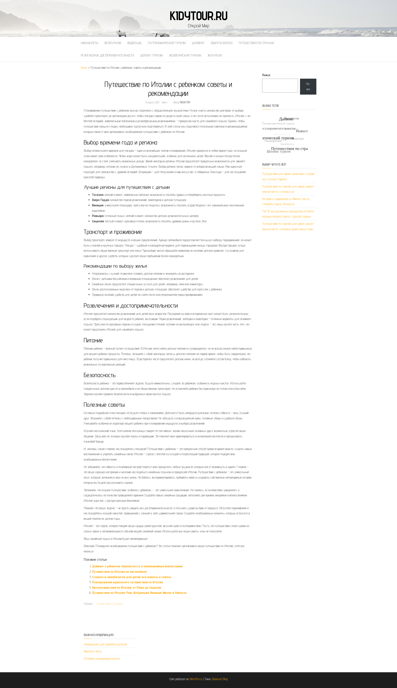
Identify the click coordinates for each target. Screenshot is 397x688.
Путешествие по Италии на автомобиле (119, 572)
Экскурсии (214, 55)
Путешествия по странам (256, 43)
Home (84, 68)
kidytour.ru (198, 15)
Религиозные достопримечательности (107, 55)
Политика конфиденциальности (102, 658)
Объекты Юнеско (221, 43)
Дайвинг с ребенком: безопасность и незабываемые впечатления (137, 566)
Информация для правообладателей (105, 644)
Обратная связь (93, 651)
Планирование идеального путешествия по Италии (127, 582)
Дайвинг (198, 43)
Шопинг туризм (151, 55)
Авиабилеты (89, 43)
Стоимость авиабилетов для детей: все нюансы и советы (131, 577)
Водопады (134, 43)
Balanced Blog (220, 679)
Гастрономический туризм (167, 43)
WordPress (196, 679)
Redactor (185, 102)
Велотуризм (112, 43)
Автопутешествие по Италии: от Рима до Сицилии (126, 587)
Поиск (266, 75)
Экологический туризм (185, 55)
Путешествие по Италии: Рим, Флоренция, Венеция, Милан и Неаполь (139, 593)
